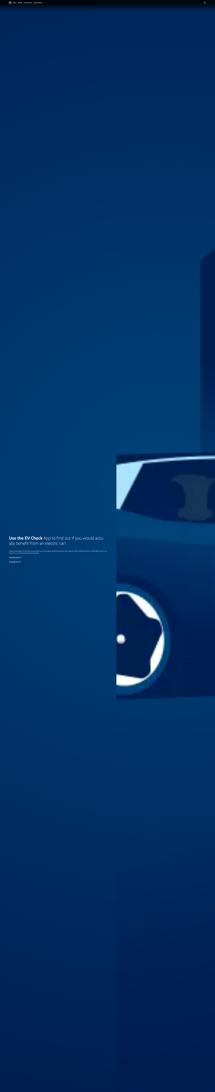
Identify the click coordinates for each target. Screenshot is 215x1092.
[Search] (204, 2)
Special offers (38, 3)
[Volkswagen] (10, 2)
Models (20, 3)
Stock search (28, 3)
